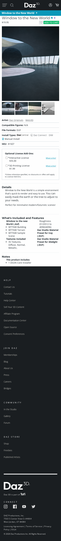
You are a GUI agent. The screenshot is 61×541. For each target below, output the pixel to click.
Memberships (10, 354)
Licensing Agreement (14, 526)
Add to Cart (51, 22)
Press (6, 374)
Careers (7, 381)
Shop (6, 443)
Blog (6, 361)
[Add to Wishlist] (41, 22)
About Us (8, 368)
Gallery (7, 416)
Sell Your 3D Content (14, 306)
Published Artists (12, 457)
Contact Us (9, 286)
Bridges (7, 388)
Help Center (10, 300)
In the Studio (10, 409)
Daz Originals (16, 120)
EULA (13, 529)
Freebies (8, 450)
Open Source (10, 327)
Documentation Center (15, 320)
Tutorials (8, 293)
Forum (7, 422)
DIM (51, 135)
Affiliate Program (12, 313)
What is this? (51, 158)
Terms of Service (34, 526)
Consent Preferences (14, 333)
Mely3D (29, 120)
